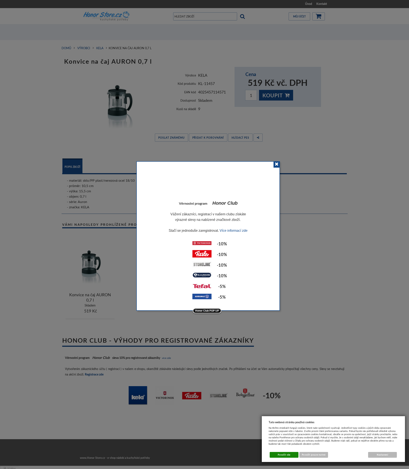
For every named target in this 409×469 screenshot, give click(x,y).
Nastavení (382, 454)
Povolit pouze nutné (313, 454)
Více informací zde (234, 230)
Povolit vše (284, 454)
